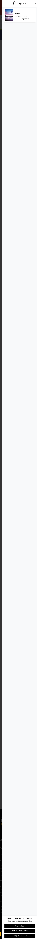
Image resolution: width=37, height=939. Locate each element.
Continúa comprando (19, 931)
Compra (20, 936)
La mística (17, 12)
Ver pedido (19, 926)
